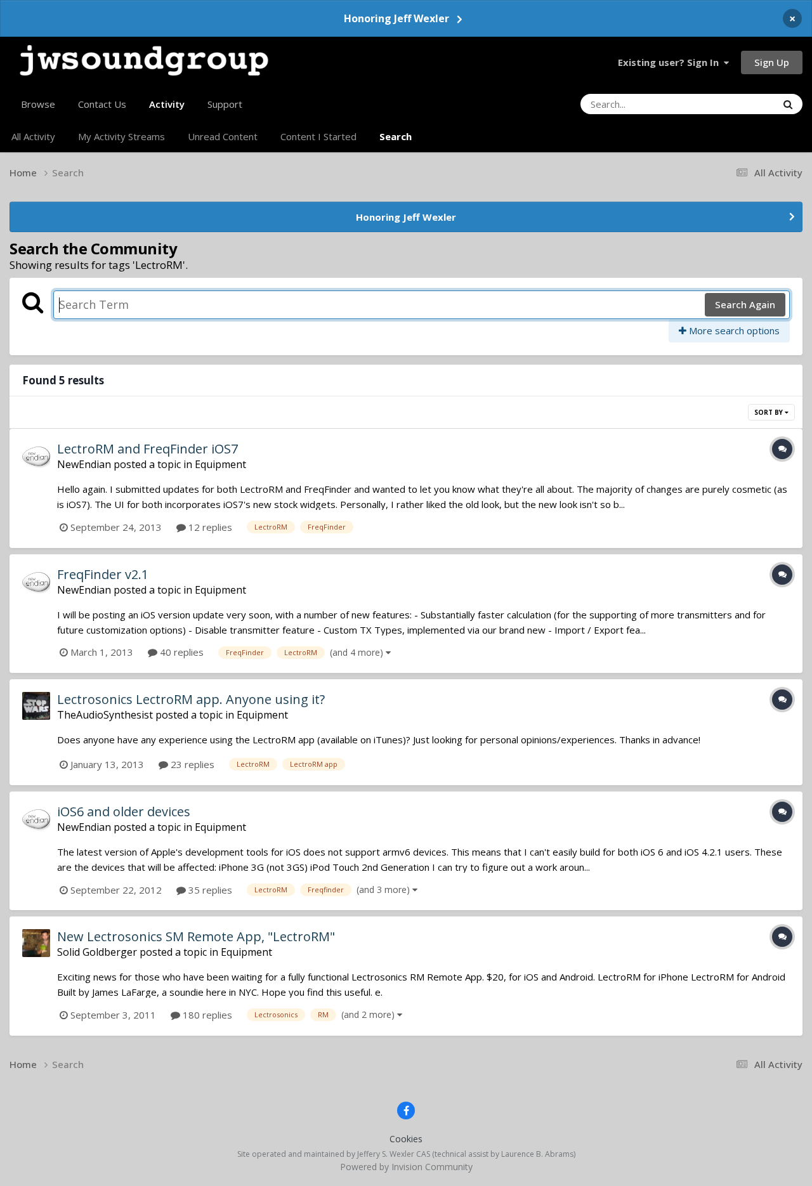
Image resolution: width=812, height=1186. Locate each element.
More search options (733, 330)
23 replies (191, 764)
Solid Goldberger (97, 952)
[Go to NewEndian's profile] (36, 455)
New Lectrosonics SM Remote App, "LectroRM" (196, 936)
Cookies (406, 1139)
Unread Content (223, 136)
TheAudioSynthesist (105, 715)
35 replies (209, 889)
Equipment (220, 464)
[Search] (787, 104)
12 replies (209, 527)
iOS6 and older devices (123, 811)
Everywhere (735, 103)
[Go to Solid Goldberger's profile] (36, 943)
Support (224, 104)
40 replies (180, 652)
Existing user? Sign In (671, 62)
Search (395, 136)
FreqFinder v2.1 (102, 574)
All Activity (33, 136)
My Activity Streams (121, 136)
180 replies (206, 1014)
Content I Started (318, 136)
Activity (167, 104)
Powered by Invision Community (406, 1167)
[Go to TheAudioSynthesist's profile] (36, 706)
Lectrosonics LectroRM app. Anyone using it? (191, 699)
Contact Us (102, 104)
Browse (38, 104)
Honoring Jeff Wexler (396, 18)
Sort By (769, 412)
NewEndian (84, 464)
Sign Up (771, 62)
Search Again (745, 304)
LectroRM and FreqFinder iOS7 (147, 448)
